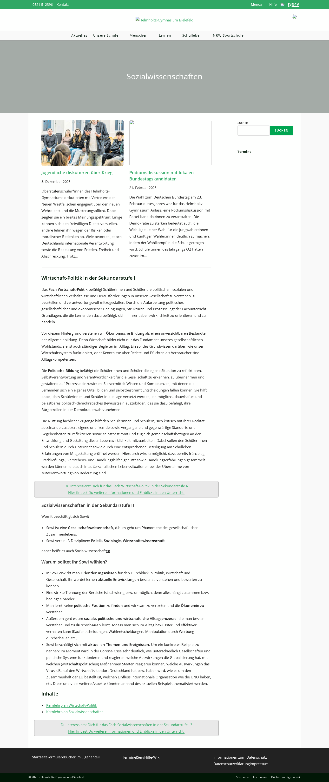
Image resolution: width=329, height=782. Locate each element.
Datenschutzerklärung (231, 763)
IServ (140, 757)
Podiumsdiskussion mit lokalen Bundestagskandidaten (161, 175)
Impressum (259, 763)
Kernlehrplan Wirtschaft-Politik (71, 705)
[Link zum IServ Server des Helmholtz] (294, 4)
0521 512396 (43, 4)
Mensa (256, 4)
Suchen (242, 122)
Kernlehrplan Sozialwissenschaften (75, 711)
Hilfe (272, 4)
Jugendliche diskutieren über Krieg (76, 172)
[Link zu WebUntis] (282, 4)
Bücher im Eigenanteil (82, 757)
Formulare (55, 757)
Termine (129, 757)
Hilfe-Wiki (152, 757)
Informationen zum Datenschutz (240, 757)
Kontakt (63, 4)
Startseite (39, 757)
